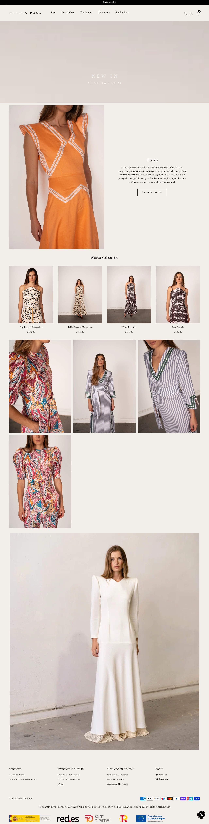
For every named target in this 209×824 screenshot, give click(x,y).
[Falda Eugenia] (129, 294)
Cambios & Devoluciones (69, 779)
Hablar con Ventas (17, 775)
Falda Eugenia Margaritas (80, 327)
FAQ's (60, 784)
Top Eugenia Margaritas (31, 327)
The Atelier (86, 12)
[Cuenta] (191, 12)
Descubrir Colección (152, 193)
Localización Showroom (117, 784)
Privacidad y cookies (116, 779)
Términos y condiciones (117, 775)
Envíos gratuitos (104, 2)
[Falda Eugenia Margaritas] (80, 294)
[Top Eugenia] (178, 294)
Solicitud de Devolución (68, 775)
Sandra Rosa (122, 12)
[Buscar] (185, 12)
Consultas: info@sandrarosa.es (22, 779)
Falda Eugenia (129, 327)
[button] (197, 12)
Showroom (104, 12)
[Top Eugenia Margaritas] (31, 294)
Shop (53, 12)
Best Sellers (68, 12)
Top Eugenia (178, 327)
